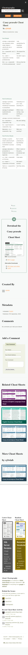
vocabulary (21, 565)
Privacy (20, 638)
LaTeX (9, 268)
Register (17, 16)
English (11, 311)
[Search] (22, 10)
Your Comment (9, 360)
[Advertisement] (11, 2)
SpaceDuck (8, 601)
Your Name (8, 350)
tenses (14, 211)
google (21, 584)
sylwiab (7, 290)
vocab (18, 567)
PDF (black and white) (14, 266)
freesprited (8, 566)
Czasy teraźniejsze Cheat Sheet (13, 440)
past (14, 205)
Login (8, 16)
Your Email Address (10, 355)
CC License (7, 638)
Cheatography (6, 580)
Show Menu (25, 2)
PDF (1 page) (11, 260)
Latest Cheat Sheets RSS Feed (13, 642)
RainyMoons (21, 561)
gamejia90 (8, 612)
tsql (6, 570)
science (4, 586)
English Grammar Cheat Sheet (12, 422)
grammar (14, 208)
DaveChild (8, 598)
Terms (14, 638)
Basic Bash (19, 612)
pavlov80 (7, 616)
